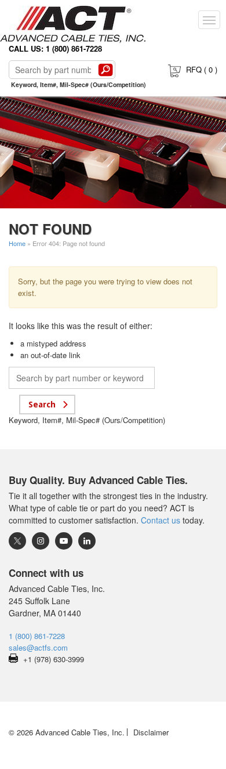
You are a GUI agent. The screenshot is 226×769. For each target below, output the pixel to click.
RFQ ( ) (201, 69)
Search (105, 69)
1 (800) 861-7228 (37, 635)
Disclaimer (151, 732)
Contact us (160, 520)
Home (17, 243)
